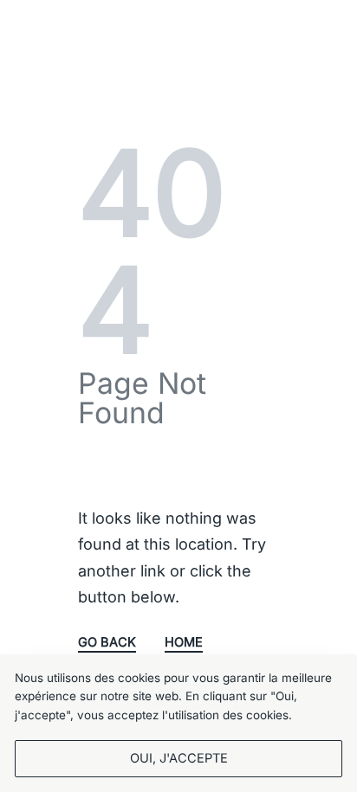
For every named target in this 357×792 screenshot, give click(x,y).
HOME (184, 643)
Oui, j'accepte (179, 758)
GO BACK (107, 643)
